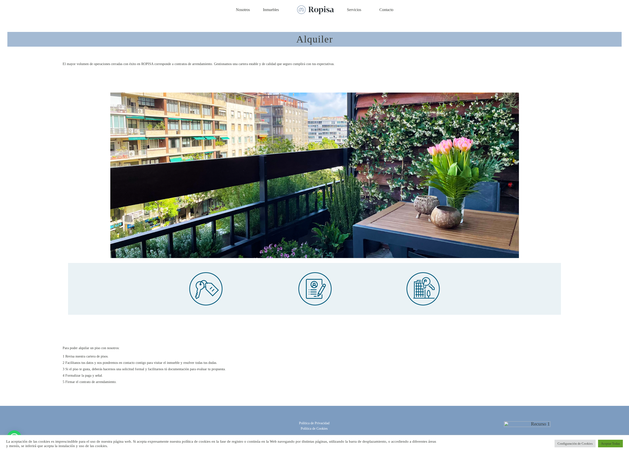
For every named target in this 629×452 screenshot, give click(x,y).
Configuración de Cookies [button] (575, 443)
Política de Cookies (314, 428)
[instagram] (314, 418)
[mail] (322, 418)
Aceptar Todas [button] (610, 443)
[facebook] (306, 418)
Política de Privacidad (314, 423)
